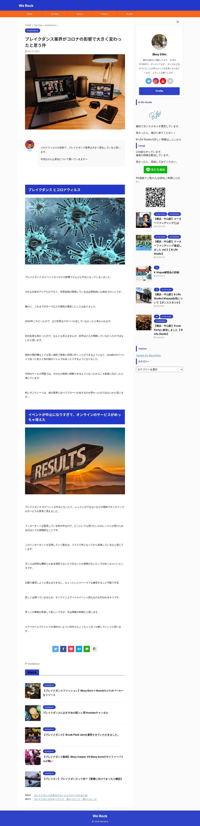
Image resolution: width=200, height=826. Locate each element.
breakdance (34, 663)
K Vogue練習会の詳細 (166, 272)
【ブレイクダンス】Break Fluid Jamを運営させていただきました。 (81, 734)
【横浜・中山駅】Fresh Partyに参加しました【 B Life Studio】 (168, 329)
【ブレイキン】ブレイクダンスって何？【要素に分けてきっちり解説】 (83, 778)
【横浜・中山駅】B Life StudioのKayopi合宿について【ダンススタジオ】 (168, 298)
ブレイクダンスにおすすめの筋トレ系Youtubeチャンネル (75, 712)
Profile (130, 14)
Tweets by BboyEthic (148, 355)
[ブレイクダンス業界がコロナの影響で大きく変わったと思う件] (79, 649)
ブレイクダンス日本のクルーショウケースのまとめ (61, 795)
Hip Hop (55, 14)
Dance (80, 14)
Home (29, 14)
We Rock (26, 6)
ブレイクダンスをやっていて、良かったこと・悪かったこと (65, 799)
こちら (172, 139)
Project (104, 14)
